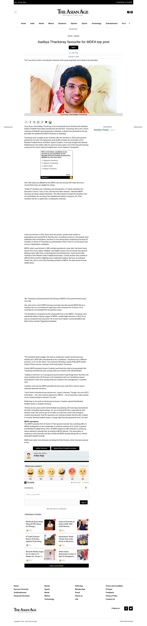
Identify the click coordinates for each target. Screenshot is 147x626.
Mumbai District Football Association (65, 448)
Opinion (74, 23)
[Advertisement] (56, 217)
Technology (96, 23)
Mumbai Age (80, 589)
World (41, 23)
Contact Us (110, 599)
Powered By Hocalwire (126, 621)
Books (47, 586)
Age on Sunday (126, 2)
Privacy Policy (111, 596)
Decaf (77, 592)
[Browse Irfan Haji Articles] (28, 455)
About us (79, 596)
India (32, 23)
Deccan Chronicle (21, 589)
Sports (84, 23)
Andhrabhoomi (20, 592)
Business (62, 23)
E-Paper (109, 589)
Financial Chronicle (22, 596)
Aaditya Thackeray (42, 448)
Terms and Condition (114, 586)
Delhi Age (79, 586)
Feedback (110, 592)
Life (76, 599)
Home (23, 23)
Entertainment (111, 23)
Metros (51, 23)
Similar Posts (101, 129)
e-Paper (118, 2)
